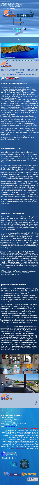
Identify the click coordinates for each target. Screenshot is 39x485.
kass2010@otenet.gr (11, 427)
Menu (19, 40)
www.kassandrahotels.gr (18, 448)
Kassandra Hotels (5, 1)
